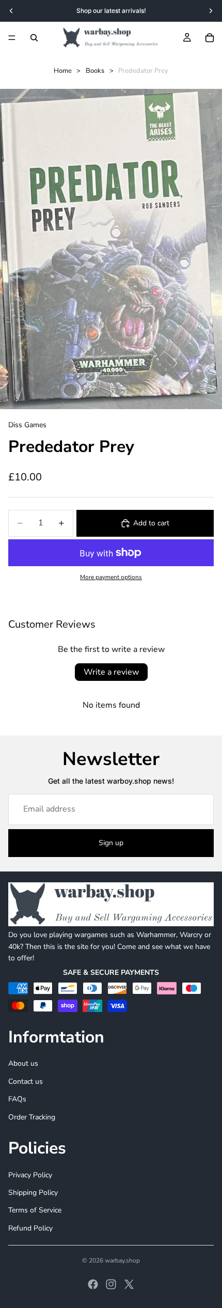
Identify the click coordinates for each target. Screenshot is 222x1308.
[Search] (34, 37)
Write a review (111, 672)
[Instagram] (111, 1284)
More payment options (111, 577)
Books (95, 70)
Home (63, 70)
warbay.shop (122, 1260)
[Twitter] (129, 1284)
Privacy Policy (30, 1175)
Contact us (25, 1081)
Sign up (111, 843)
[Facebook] (93, 1284)
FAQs (17, 1099)
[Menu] (12, 38)
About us (23, 1064)
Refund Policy (30, 1228)
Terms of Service (34, 1210)
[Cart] (209, 37)
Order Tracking (31, 1117)
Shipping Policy (33, 1192)
